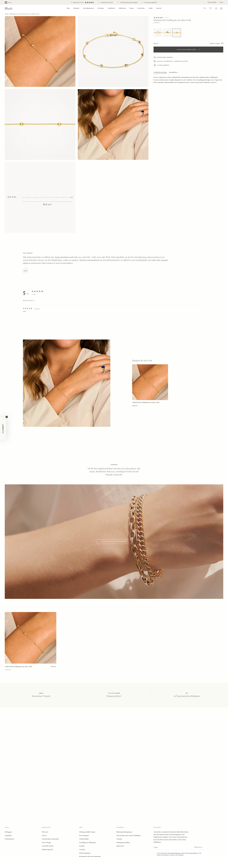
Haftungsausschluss (123, 842)
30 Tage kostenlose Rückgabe (128, 2)
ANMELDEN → (198, 847)
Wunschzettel (9, 839)
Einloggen (8, 832)
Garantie (119, 839)
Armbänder (111, 8)
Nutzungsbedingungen (124, 832)
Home (7, 14)
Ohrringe (100, 8)
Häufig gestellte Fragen (87, 832)
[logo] (9, 8)
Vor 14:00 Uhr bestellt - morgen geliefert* (172, 61)
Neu (68, 8)
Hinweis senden (215, 43)
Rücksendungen (84, 853)
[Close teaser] (6, 417)
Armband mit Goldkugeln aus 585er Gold (18, 666)
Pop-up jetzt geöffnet (150, 2)
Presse (44, 835)
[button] (3, 428)
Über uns (45, 832)
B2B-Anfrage (46, 842)
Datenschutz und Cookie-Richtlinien (128, 835)
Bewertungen (84, 835)
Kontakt (82, 846)
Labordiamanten (88, 8)
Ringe (132, 8)
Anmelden (8, 835)
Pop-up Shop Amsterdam (50, 839)
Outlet (150, 8)
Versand (82, 849)
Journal (158, 8)
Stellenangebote (47, 849)
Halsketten (122, 8)
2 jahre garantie (163, 65)
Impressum (120, 846)
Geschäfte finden (48, 846)
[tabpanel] (114, 314)
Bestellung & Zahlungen (87, 842)
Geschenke (141, 8)
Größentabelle (84, 839)
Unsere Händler (212, 2)
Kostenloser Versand (107, 2)
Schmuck (76, 8)
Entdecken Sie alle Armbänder (114, 541)
